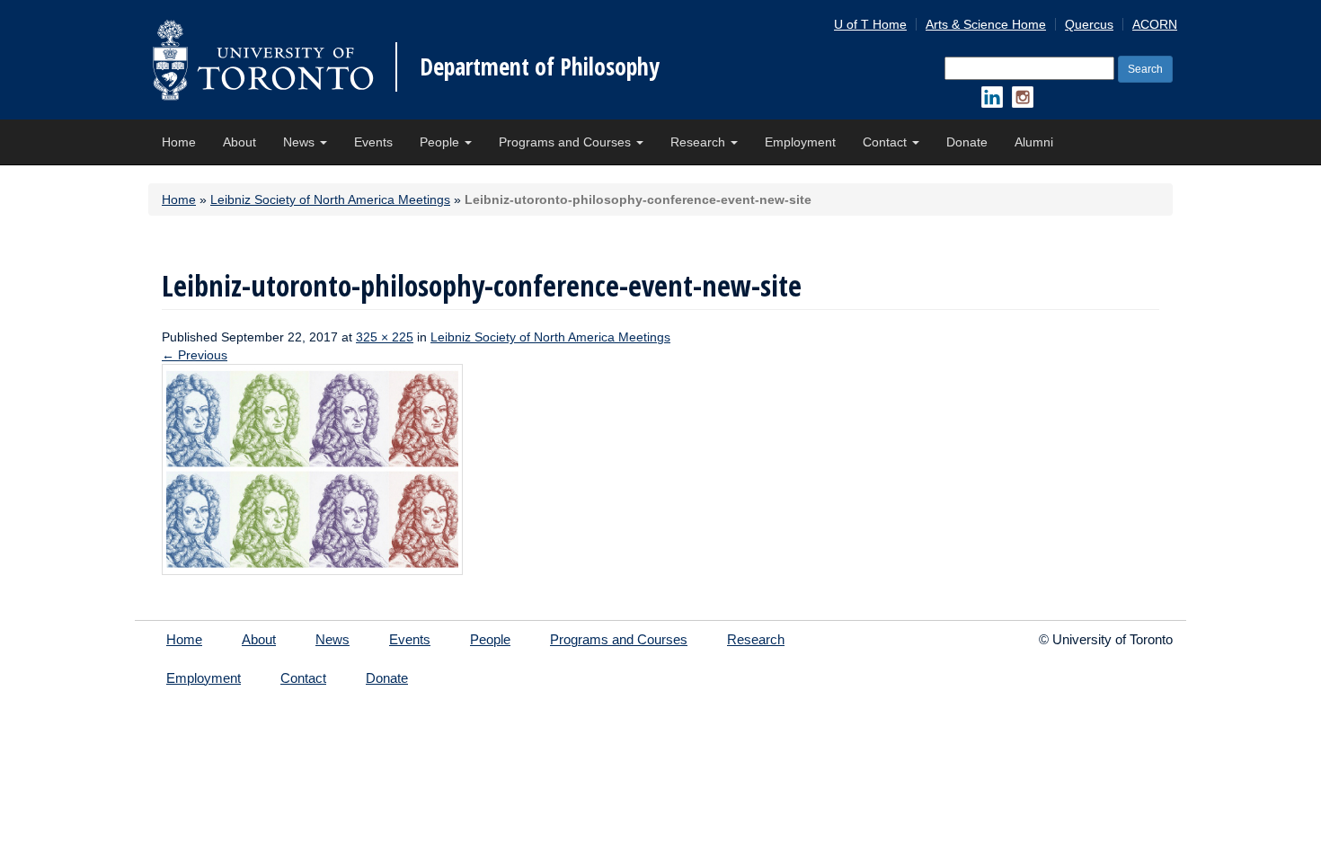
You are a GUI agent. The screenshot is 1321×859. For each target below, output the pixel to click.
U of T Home (870, 24)
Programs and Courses (566, 142)
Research (699, 142)
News (300, 142)
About (239, 142)
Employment (800, 142)
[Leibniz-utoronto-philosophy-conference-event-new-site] (312, 468)
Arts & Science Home (986, 24)
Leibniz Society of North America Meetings (330, 199)
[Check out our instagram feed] (1022, 97)
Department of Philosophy (540, 66)
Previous (194, 355)
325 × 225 (384, 337)
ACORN (1154, 24)
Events (373, 142)
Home (179, 142)
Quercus (1089, 24)
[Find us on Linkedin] (992, 97)
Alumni (1034, 142)
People (441, 142)
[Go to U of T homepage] (262, 60)
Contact (886, 142)
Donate (967, 142)
